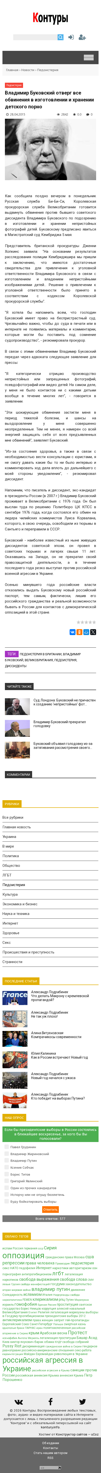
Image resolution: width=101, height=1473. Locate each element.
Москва (79, 1257)
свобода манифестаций (35, 1284)
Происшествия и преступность (28, 952)
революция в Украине (71, 1354)
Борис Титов (20, 1174)
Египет (32, 1312)
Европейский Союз (15, 1324)
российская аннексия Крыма (37, 1375)
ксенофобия (9, 1338)
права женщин (43, 1320)
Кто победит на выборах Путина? (58, 1096)
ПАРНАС (30, 1328)
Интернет (10, 923)
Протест (77, 1333)
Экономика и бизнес (20, 904)
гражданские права (59, 1257)
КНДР (58, 1342)
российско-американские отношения (48, 1350)
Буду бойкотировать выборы (33, 1202)
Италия (47, 1295)
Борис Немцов (31, 1308)
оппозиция (23, 1255)
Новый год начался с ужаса (53, 1076)
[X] (93, 632)
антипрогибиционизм (36, 1274)
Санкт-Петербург (41, 1324)
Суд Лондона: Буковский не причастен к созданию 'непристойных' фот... (65, 702)
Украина (9, 836)
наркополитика (12, 1299)
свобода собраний (75, 1342)
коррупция (49, 1308)
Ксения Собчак (22, 1167)
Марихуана (82, 1299)
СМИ (91, 1279)
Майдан (29, 1354)
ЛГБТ (7, 875)
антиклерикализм (17, 1320)
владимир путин (50, 1289)
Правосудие (62, 1263)
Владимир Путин (24, 1161)
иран (39, 1328)
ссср (40, 1248)
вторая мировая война (16, 1290)
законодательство (78, 1284)
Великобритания (39, 660)
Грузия (15, 1284)
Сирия (50, 1248)
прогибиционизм (31, 1316)
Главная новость (16, 827)
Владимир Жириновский (30, 1154)
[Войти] (70, 38)
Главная (12, 70)
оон (94, 1268)
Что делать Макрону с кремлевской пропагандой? (60, 996)
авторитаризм (80, 1268)
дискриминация (33, 1346)
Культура (10, 894)
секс (5, 1268)
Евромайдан (44, 1354)
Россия (18, 1248)
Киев (6, 1342)
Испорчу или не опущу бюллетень (37, 1195)
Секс (6, 942)
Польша (58, 1324)
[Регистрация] (82, 38)
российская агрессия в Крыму (51, 1370)
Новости (27, 70)
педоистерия (65, 660)
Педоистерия (47, 70)
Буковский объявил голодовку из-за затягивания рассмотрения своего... (63, 746)
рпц (62, 1299)
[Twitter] (83, 1403)
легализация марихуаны (67, 1312)
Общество (11, 865)
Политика (10, 856)
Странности (12, 962)
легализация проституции (58, 1338)
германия (30, 1248)
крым (34, 1332)
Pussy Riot (11, 1346)
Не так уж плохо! (49, 1014)
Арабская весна (53, 1333)
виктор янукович (22, 1342)
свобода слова (73, 1279)
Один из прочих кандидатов (33, 1188)
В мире (8, 846)
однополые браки (13, 1328)
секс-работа (83, 1350)
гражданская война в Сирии (63, 1346)
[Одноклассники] (79, 632)
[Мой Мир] (86, 632)
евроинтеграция (12, 1354)
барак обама (44, 1342)
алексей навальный (71, 1308)
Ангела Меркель (28, 1338)
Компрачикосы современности (56, 1035)
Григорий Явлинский (26, 1181)
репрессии (13, 1263)
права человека (39, 1263)
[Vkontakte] (18, 1403)
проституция (67, 1304)
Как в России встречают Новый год (59, 1055)
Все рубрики (12, 817)
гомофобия (25, 1304)
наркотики (60, 1268)
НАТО (14, 1268)
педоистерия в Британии (41, 654)
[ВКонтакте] (73, 632)
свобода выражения (39, 1279)
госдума (57, 1284)
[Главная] (50, 22)
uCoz (95, 1434)
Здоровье (10, 933)
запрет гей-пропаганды (71, 1320)
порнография (11, 1274)
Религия (44, 1312)
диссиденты (15, 666)
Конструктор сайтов (71, 1434)
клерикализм (45, 1299)
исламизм (32, 1294)
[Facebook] (50, 1403)
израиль (8, 1304)
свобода (75, 1295)
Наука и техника (15, 913)
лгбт (58, 1273)
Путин (70, 1299)
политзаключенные (57, 1328)
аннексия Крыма (71, 1375)
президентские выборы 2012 (65, 1316)
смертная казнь (75, 1324)
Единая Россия (47, 1304)
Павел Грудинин (23, 1147)
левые (6, 1284)
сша (89, 1257)
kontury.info (50, 1427)
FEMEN (27, 1299)
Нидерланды (61, 1295)
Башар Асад (87, 1338)
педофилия (27, 1268)
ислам (7, 1248)
